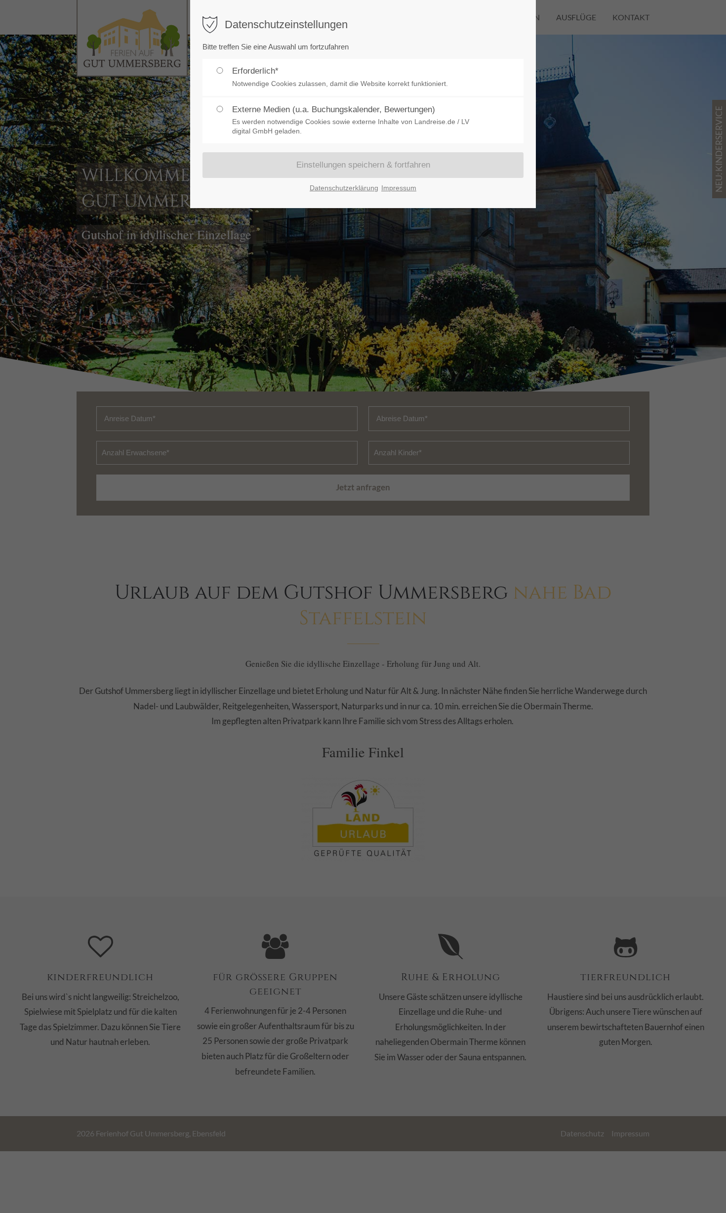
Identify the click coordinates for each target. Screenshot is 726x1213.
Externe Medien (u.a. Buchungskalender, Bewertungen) (350, 120)
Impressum (398, 188)
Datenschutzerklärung (344, 188)
